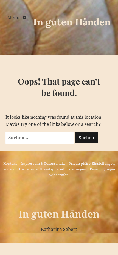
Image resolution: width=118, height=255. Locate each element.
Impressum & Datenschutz (43, 163)
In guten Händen (72, 22)
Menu (14, 18)
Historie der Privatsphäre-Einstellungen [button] (52, 169)
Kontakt (10, 163)
